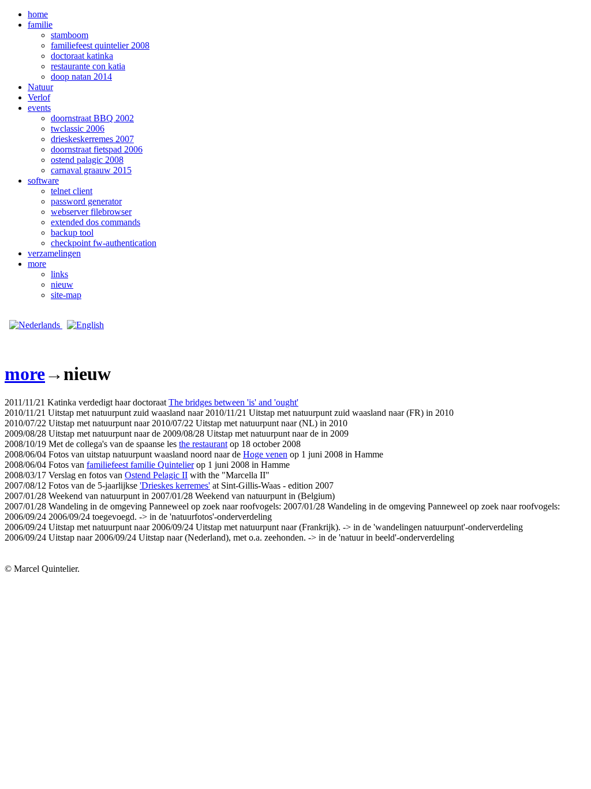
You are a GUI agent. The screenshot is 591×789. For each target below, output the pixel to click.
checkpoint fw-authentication (103, 243)
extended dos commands (95, 222)
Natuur (40, 87)
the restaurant (203, 444)
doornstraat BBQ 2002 (92, 118)
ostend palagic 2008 (87, 160)
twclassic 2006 (77, 128)
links (59, 274)
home (38, 14)
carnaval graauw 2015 (91, 170)
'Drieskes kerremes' (175, 485)
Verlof (39, 97)
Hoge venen (265, 454)
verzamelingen (54, 253)
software (43, 180)
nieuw (62, 284)
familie (40, 24)
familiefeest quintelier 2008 (100, 45)
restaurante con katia (88, 66)
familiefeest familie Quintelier (140, 465)
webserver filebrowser (91, 212)
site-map (66, 295)
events (39, 108)
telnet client (71, 191)
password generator (86, 201)
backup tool (72, 232)
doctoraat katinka (82, 56)
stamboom (69, 35)
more (37, 264)
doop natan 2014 (81, 76)
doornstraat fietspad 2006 (97, 149)
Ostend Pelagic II (156, 475)
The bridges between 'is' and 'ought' (233, 402)
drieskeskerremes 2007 (92, 139)
